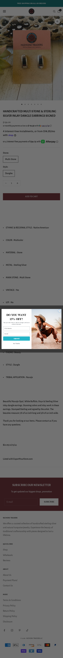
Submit (16, 339)
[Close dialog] (59, 311)
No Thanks (16, 343)
